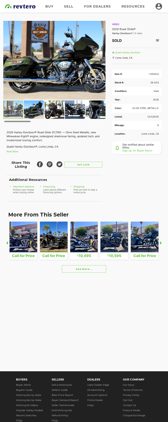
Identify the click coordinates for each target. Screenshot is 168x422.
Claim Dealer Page (98, 384)
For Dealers (97, 6)
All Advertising (96, 390)
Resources (133, 6)
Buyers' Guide (24, 390)
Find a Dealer (95, 400)
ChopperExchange (134, 415)
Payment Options (23, 186)
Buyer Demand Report (65, 400)
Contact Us (129, 405)
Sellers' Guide (60, 390)
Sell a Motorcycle (62, 384)
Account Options (97, 395)
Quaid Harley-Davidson (127, 52)
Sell (68, 6)
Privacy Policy (131, 395)
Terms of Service (133, 390)
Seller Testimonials (63, 405)
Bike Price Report (62, 395)
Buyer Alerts (23, 384)
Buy (49, 6)
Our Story (128, 384)
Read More (12, 151)
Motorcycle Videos (27, 405)
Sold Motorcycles (62, 410)
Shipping (79, 186)
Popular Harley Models (29, 410)
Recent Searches (26, 415)
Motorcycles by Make (29, 400)
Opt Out (128, 400)
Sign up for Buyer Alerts (137, 150)
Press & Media (131, 410)
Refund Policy (60, 415)
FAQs (19, 420)
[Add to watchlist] (157, 40)
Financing (49, 186)
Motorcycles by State (28, 395)
